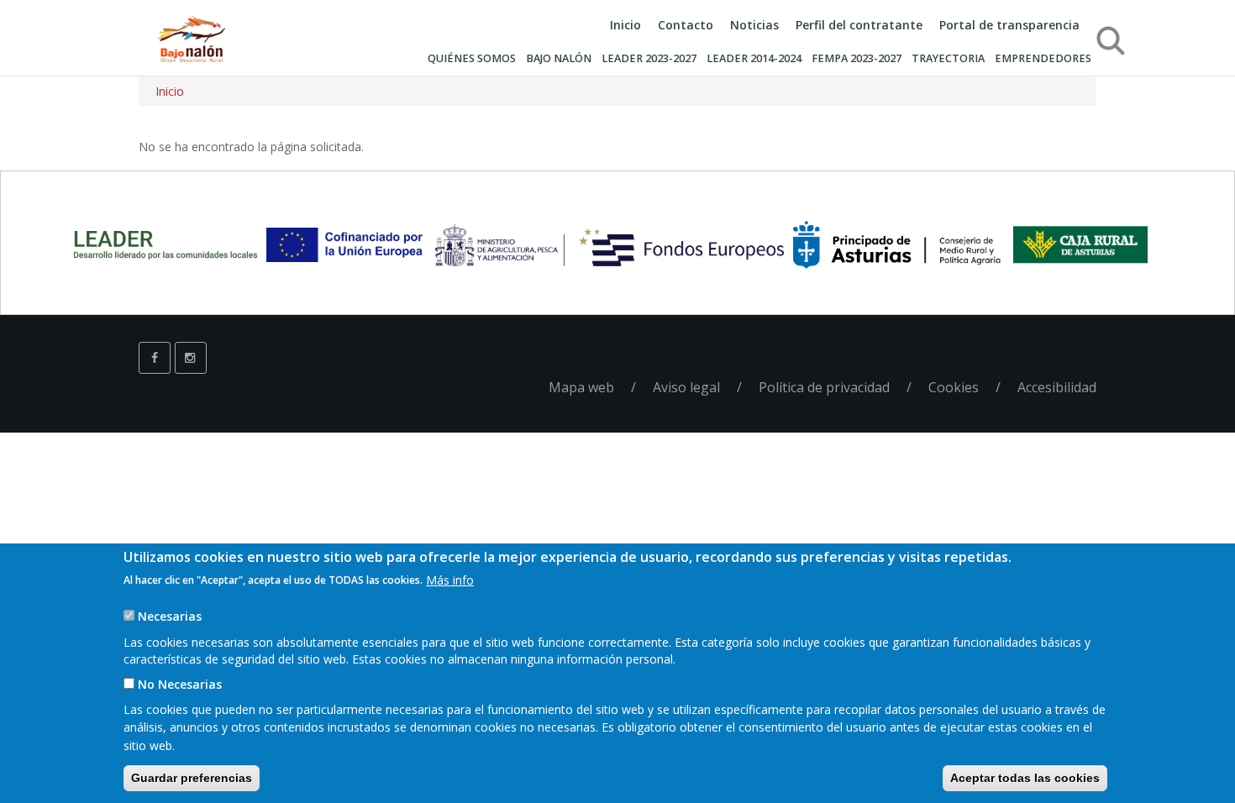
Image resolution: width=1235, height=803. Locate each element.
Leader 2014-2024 (754, 58)
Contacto (685, 25)
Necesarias (170, 616)
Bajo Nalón (558, 58)
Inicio (625, 25)
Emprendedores (1043, 58)
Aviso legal (686, 387)
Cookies (953, 387)
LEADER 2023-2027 (649, 58)
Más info (450, 579)
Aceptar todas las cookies (1025, 778)
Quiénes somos (472, 58)
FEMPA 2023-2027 (856, 58)
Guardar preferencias (191, 778)
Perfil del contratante (859, 25)
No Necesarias (180, 684)
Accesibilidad (1056, 387)
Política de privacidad (824, 387)
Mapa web (581, 387)
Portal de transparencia (1009, 25)
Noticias (754, 25)
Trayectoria (948, 58)
